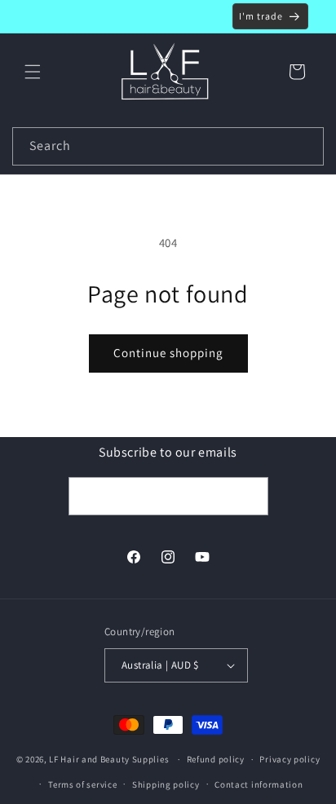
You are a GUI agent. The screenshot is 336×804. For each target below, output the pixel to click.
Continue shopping (168, 352)
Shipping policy (166, 784)
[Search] (305, 146)
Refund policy (216, 759)
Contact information (258, 784)
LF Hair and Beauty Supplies (109, 759)
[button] (33, 72)
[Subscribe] (249, 496)
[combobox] (168, 146)
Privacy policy (289, 759)
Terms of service (82, 784)
